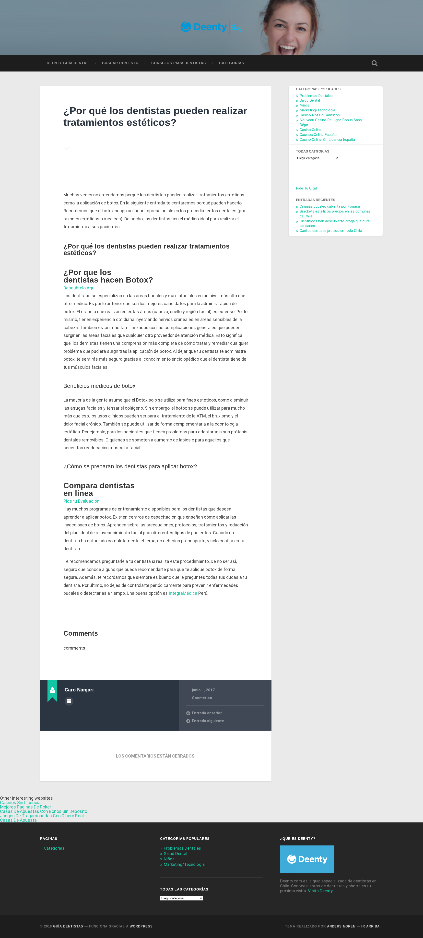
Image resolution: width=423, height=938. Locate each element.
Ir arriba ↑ (372, 926)
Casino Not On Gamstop (320, 115)
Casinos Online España (318, 134)
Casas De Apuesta (18, 820)
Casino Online (311, 130)
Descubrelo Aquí (79, 287)
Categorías (231, 63)
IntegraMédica (183, 593)
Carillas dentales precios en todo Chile (331, 231)
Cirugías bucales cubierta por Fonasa (330, 206)
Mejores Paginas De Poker (25, 806)
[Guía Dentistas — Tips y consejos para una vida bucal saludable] (211, 27)
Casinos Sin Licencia (20, 802)
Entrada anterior (207, 713)
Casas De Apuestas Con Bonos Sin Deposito (43, 811)
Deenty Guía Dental (68, 63)
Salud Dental (310, 100)
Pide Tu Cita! (306, 188)
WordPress (141, 926)
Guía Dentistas (68, 926)
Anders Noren (341, 926)
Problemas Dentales (316, 96)
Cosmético (202, 698)
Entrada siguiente (208, 721)
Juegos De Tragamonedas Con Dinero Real (42, 815)
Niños (304, 105)
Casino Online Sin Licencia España (327, 139)
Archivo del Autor (69, 701)
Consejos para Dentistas (178, 63)
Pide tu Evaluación (81, 501)
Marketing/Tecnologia (317, 110)
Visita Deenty (320, 890)
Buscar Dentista (120, 63)
